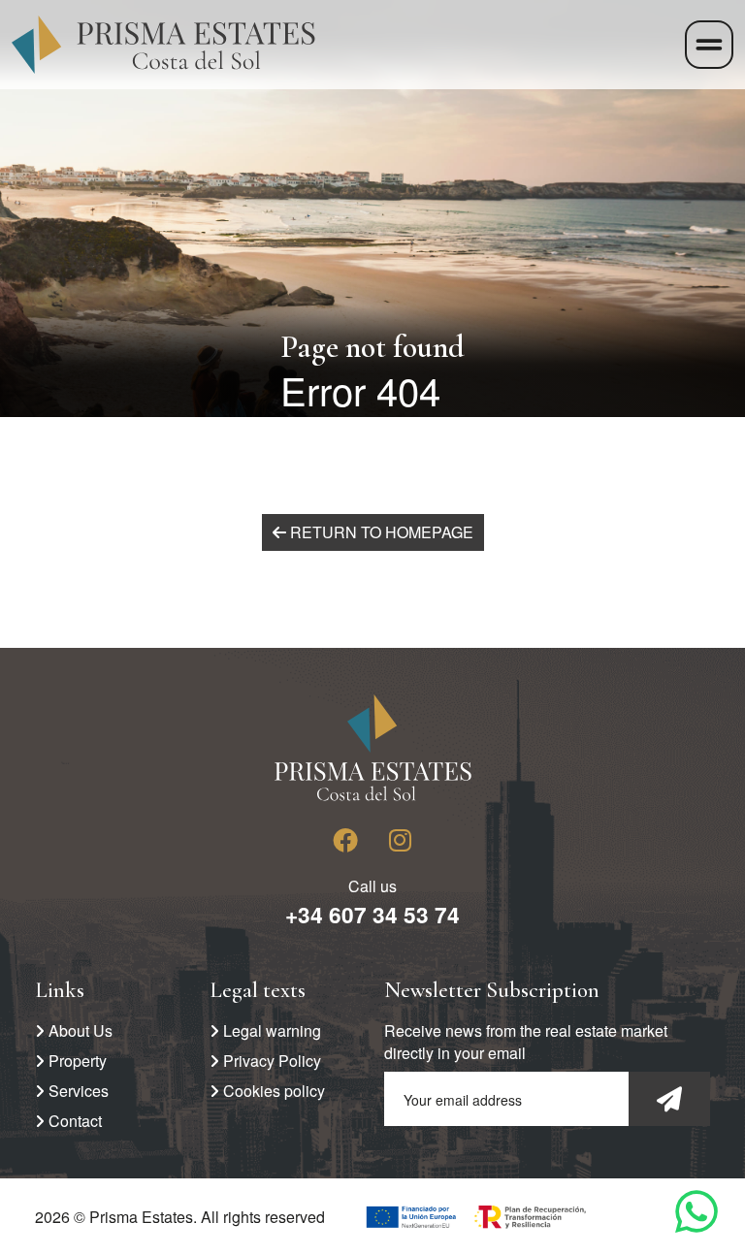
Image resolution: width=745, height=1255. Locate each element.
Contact (73, 1121)
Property (76, 1060)
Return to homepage (379, 532)
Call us (372, 902)
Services (77, 1090)
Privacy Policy (270, 1060)
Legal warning (270, 1030)
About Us (79, 1030)
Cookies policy (272, 1090)
